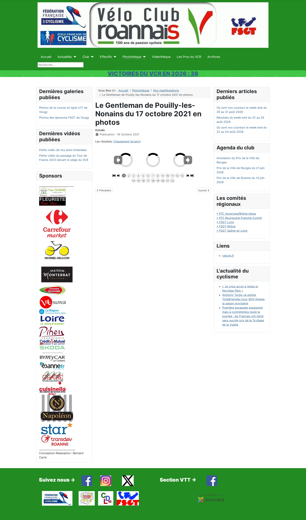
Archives (213, 57)
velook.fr (228, 255)
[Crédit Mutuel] (52, 342)
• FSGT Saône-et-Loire (232, 230)
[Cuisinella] (52, 390)
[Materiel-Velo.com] (57, 252)
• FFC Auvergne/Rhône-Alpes (236, 213)
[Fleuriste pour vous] (52, 201)
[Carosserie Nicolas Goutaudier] (52, 290)
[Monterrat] (57, 274)
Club (86, 57)
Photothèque (132, 57)
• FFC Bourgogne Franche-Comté (239, 218)
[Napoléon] (57, 408)
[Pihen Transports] (51, 332)
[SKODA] (52, 353)
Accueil (46, 57)
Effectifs (106, 57)
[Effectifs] (114, 57)
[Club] (91, 57)
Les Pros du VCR (189, 57)
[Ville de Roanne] (52, 366)
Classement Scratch (127, 141)
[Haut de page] (299, 513)
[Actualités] (74, 57)
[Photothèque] (143, 57)
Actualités (65, 57)
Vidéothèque (161, 57)
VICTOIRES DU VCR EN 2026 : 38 (153, 73)
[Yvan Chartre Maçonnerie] (52, 192)
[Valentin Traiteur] (52, 302)
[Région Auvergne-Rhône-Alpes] (52, 311)
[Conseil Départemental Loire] (52, 320)
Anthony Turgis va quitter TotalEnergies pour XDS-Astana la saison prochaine (243, 299)
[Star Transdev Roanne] (57, 434)
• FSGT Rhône (226, 226)
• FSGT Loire (225, 222)
